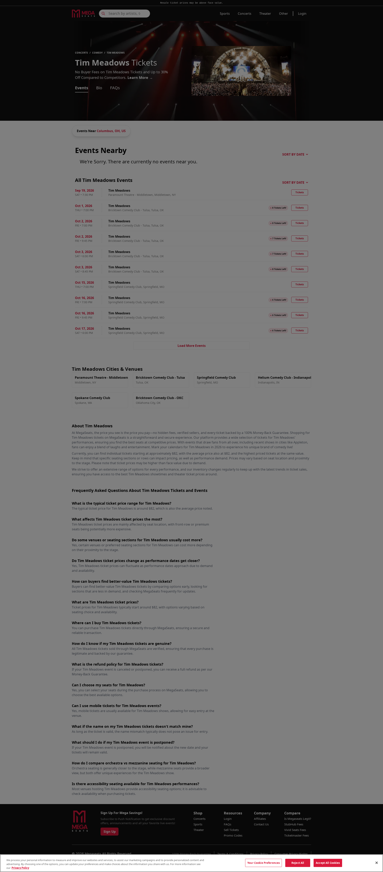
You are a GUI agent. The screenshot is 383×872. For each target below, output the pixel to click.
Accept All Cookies (328, 862)
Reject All (297, 862)
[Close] (376, 862)
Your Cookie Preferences (263, 862)
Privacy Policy (20, 868)
